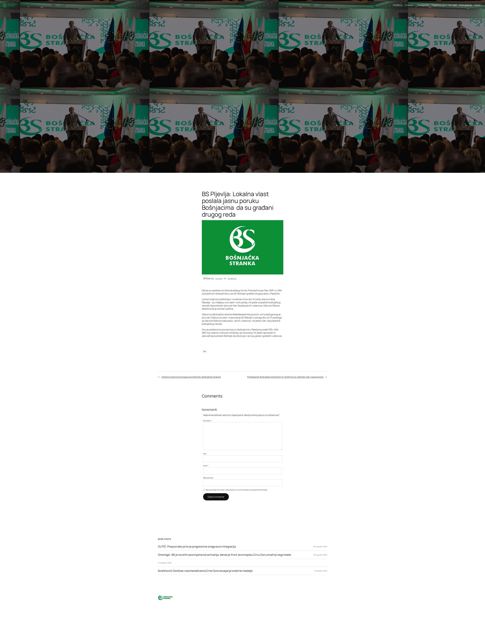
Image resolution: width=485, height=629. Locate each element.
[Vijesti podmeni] (481, 5)
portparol (219, 278)
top (204, 351)
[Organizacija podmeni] (445, 5)
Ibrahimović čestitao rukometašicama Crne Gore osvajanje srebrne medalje (205, 570)
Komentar (207, 420)
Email (205, 465)
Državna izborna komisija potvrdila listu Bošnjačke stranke (191, 376)
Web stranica (208, 478)
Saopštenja (232, 278)
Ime (205, 453)
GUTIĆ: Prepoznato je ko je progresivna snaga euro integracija (197, 546)
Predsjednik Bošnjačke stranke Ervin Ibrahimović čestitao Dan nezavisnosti (285, 376)
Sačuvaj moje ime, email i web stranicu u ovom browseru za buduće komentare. (237, 490)
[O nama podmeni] (414, 5)
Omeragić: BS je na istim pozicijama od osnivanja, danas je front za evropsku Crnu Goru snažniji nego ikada (224, 554)
